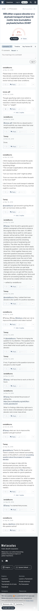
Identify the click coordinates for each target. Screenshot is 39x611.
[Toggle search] (30, 2)
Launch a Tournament (25, 579)
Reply (14, 84)
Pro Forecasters (24, 584)
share (25, 38)
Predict (15, 38)
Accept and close (8, 608)
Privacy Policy (29, 600)
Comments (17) (7, 46)
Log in (18, 2)
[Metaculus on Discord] (6, 561)
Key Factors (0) (27, 46)
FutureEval (5, 587)
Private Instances (24, 581)
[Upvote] (4, 84)
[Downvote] (7, 84)
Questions (5, 579)
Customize (19, 604)
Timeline (17, 46)
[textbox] (19, 77)
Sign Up (24, 2)
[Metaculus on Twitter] (2, 561)
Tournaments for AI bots (9, 584)
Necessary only (8, 604)
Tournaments (6, 581)
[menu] (33, 84)
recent (13, 50)
